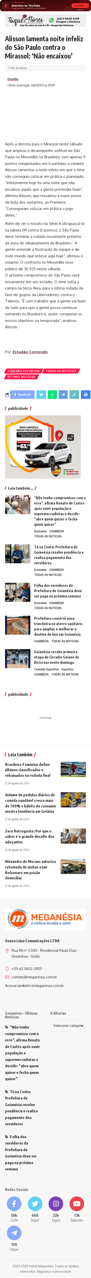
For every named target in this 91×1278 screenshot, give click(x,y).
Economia (40, 531)
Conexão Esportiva (24, 371)
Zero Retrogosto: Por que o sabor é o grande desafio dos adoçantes (29, 836)
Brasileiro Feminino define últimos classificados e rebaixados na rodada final (27, 770)
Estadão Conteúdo (30, 352)
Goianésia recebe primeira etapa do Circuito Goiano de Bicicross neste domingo (56, 657)
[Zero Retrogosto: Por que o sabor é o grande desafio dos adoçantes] (73, 836)
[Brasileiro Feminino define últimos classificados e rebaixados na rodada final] (73, 769)
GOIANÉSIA (56, 531)
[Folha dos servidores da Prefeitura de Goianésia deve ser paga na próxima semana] (17, 592)
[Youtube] (76, 1209)
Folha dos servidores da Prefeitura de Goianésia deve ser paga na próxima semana (58, 590)
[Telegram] (14, 1238)
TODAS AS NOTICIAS (61, 371)
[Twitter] (35, 1209)
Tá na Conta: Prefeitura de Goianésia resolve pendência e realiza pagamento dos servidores (21, 1107)
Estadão (13, 79)
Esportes (68, 669)
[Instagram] (56, 1209)
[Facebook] (14, 1209)
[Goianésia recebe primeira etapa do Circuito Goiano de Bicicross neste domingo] (17, 658)
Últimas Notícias (22, 376)
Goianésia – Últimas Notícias (21, 1015)
